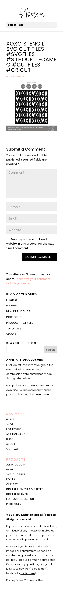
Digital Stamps (17, 494)
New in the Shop (18, 311)
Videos (11, 334)
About (10, 444)
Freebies (12, 299)
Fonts (10, 479)
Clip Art (12, 484)
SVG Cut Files (15, 474)
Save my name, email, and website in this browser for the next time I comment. (30, 243)
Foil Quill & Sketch (20, 499)
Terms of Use (35, 580)
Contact (13, 449)
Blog (9, 439)
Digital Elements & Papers (24, 489)
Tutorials (13, 328)
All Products (16, 464)
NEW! (9, 469)
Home (10, 419)
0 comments (15, 76)
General (12, 305)
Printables (13, 504)
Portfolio (14, 317)
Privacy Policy (14, 580)
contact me (27, 573)
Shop (9, 424)
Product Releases (19, 323)
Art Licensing (16, 434)
